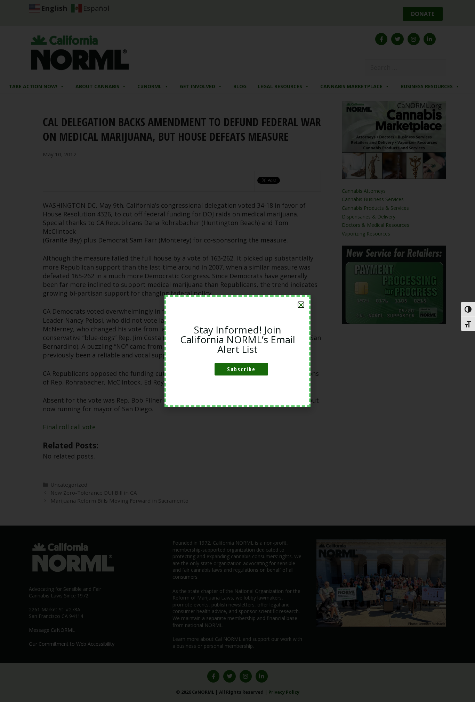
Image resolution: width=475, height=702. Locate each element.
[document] (237, 351)
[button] (301, 304)
